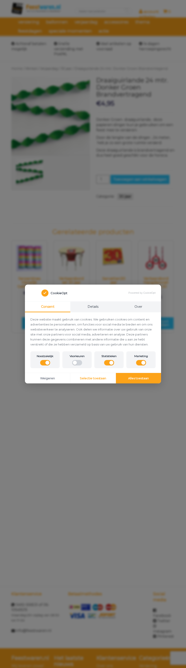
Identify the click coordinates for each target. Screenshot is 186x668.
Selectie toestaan (93, 378)
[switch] (45, 362)
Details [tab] (93, 307)
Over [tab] (138, 307)
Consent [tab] (47, 307)
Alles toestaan (138, 378)
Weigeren (47, 378)
